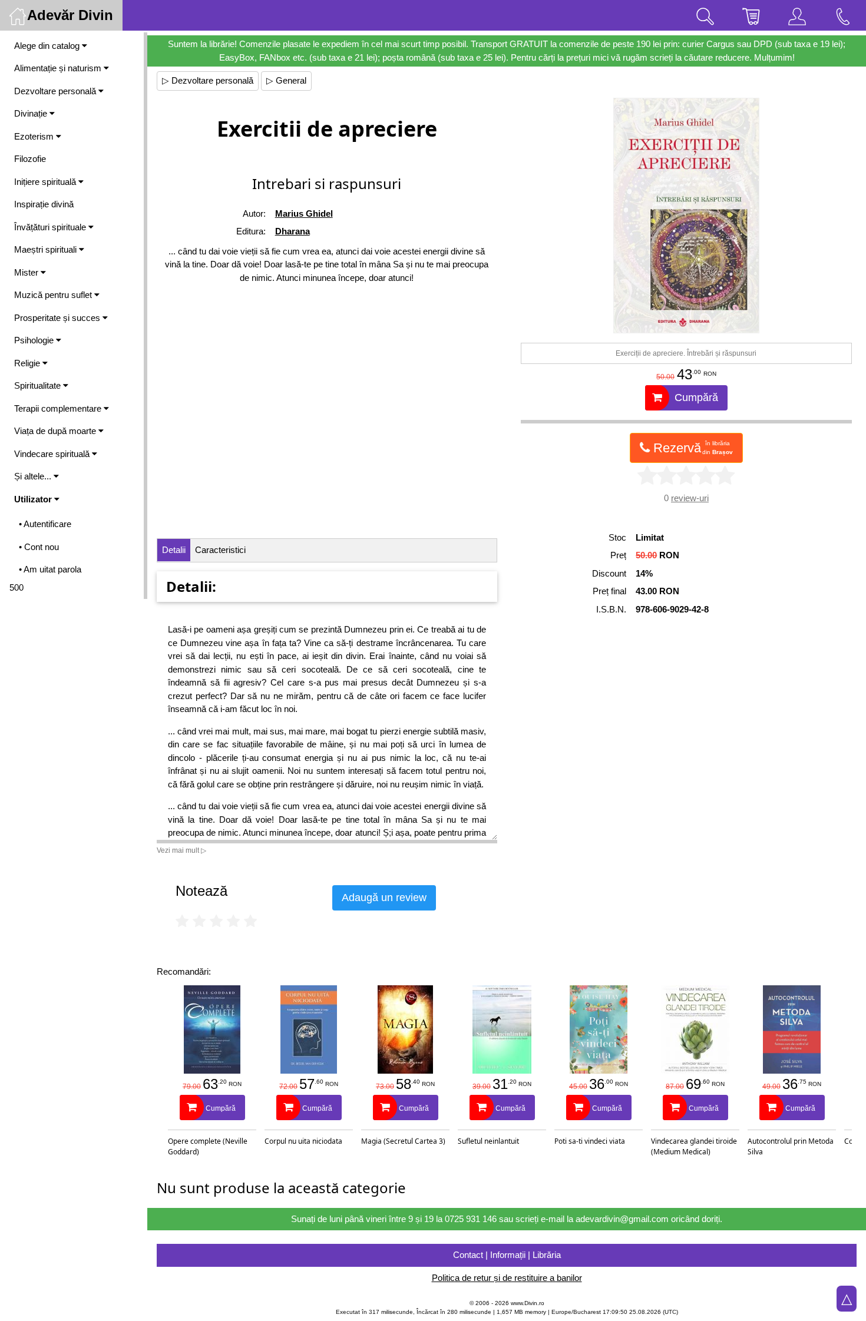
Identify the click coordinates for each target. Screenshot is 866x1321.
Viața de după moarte (56, 431)
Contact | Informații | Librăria (507, 1255)
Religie (28, 363)
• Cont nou (39, 547)
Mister (27, 272)
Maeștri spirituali (46, 249)
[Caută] (705, 15)
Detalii (174, 550)
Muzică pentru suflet (54, 295)
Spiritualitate (38, 385)
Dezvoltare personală (56, 91)
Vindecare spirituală (53, 454)
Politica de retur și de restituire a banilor (507, 1278)
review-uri (690, 498)
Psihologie (35, 340)
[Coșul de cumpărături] (751, 15)
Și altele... (34, 476)
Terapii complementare (59, 408)
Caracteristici (220, 550)
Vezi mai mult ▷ (181, 850)
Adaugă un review (384, 897)
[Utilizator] (797, 15)
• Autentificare (45, 524)
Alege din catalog (48, 46)
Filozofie (30, 159)
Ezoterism (35, 136)
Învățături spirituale (51, 227)
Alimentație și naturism (59, 68)
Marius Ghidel (304, 213)
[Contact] (843, 15)
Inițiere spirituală (46, 182)
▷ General (286, 80)
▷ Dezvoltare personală (207, 80)
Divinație (31, 113)
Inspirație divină (44, 204)
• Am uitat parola (50, 569)
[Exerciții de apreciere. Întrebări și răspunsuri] (686, 215)
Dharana (292, 231)
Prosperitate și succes (58, 318)
